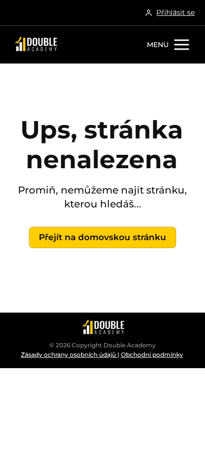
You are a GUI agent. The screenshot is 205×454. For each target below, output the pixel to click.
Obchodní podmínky (152, 354)
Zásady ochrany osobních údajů (69, 354)
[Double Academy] (35, 44)
